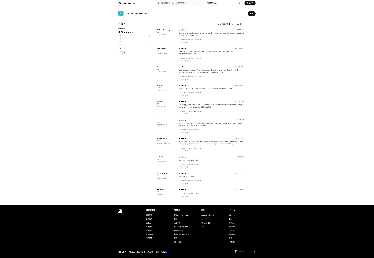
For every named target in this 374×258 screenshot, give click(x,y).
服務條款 (132, 252)
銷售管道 (149, 215)
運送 (175, 238)
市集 (175, 219)
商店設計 (149, 230)
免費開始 (250, 3)
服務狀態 (232, 242)
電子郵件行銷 (178, 230)
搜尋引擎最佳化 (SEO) (181, 234)
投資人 (231, 223)
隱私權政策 (141, 252)
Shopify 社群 (206, 223)
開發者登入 (122, 252)
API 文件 (204, 219)
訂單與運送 (150, 227)
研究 (203, 227)
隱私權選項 (160, 252)
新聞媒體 (232, 227)
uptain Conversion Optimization (136, 13)
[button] (232, 24)
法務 (230, 238)
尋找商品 (149, 219)
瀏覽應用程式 (212, 3)
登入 (240, 3)
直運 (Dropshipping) (181, 215)
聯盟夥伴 (232, 234)
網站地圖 (150, 252)
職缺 (230, 219)
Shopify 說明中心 (207, 215)
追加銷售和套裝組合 (181, 227)
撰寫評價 (123, 53)
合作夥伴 (232, 230)
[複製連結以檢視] (171, 30)
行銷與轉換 (150, 234)
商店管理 (149, 238)
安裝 (251, 14)
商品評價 (177, 223)
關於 (230, 215)
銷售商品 (149, 223)
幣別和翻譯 (178, 242)
